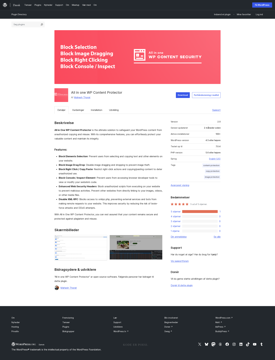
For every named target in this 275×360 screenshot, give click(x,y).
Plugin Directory (19, 14)
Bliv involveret (171, 318)
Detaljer (61, 110)
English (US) (215, 158)
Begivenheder (171, 322)
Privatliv (15, 331)
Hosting (15, 327)
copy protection (212, 171)
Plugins (65, 327)
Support (216, 110)
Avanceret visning (180, 185)
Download (183, 95)
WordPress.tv (121, 331)
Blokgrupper (68, 331)
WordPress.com (224, 318)
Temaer (66, 322)
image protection (212, 177)
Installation (96, 110)
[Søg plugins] (42, 24)
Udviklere (118, 327)
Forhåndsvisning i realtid (206, 95)
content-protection (211, 165)
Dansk (41, 344)
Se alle (217, 236)
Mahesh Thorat (82, 97)
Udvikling (114, 110)
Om (13, 318)
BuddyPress (222, 331)
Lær (115, 318)
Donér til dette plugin (182, 285)
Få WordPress (262, 5)
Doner (168, 327)
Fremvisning (68, 318)
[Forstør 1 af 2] (103, 238)
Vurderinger (78, 110)
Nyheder (15, 322)
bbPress (220, 327)
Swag (168, 331)
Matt (218, 322)
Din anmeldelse (179, 236)
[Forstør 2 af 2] (158, 238)
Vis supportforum (180, 261)
